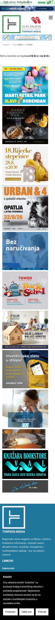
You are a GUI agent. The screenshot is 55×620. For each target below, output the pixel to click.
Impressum (8, 568)
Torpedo (5, 45)
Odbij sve (27, 612)
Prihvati (42, 612)
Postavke (10, 612)
